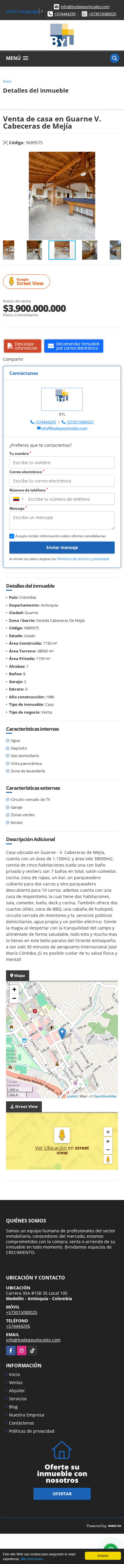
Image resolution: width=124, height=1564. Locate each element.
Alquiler (17, 1390)
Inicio (7, 81)
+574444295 (65, 13)
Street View (30, 282)
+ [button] (14, 989)
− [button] (14, 998)
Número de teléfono (28, 490)
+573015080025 (102, 13)
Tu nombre (20, 453)
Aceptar (103, 1555)
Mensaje (18, 508)
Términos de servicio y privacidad (83, 559)
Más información (32, 1559)
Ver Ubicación (51, 1148)
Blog (13, 1407)
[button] (115, 157)
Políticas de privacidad (31, 1431)
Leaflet (72, 1096)
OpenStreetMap (104, 1096)
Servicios (18, 1398)
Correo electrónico (26, 471)
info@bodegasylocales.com (85, 6)
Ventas (16, 1382)
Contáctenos (21, 1423)
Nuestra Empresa (26, 1415)
